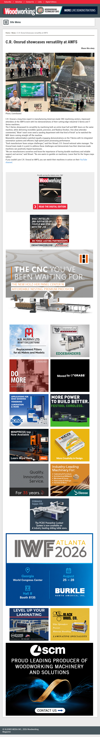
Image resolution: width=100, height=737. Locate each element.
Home (8, 33)
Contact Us (30, 2)
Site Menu (15, 22)
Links (40, 2)
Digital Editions (51, 2)
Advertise (18, 2)
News (14, 33)
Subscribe (7, 2)
